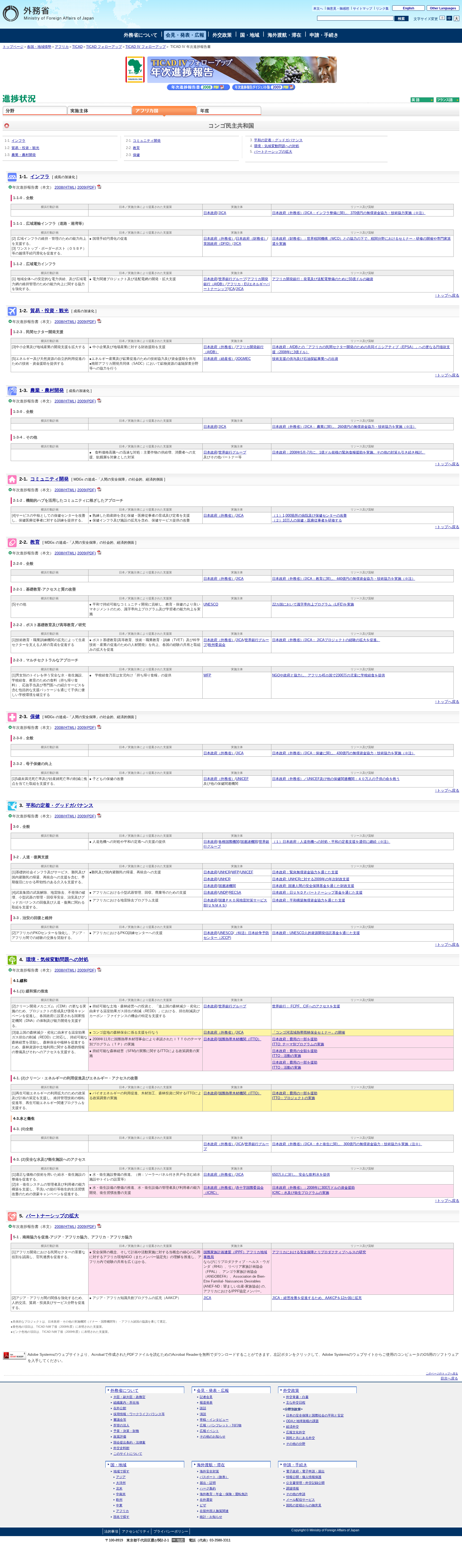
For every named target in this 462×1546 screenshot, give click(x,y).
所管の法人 (121, 1425)
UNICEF (242, 779)
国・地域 (249, 35)
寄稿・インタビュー (214, 1420)
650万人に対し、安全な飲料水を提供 (301, 1174)
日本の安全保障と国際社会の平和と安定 (315, 1415)
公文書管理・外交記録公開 (305, 1483)
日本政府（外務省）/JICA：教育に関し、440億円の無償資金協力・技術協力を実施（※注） (343, 579)
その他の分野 (295, 1444)
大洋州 (121, 1483)
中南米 (121, 1494)
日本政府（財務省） (251, 239)
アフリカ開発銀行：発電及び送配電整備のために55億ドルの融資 (322, 279)
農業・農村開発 (23, 155)
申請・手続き (324, 35)
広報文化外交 (295, 1432)
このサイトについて (127, 1454)
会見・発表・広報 (185, 35)
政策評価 (119, 1436)
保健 (136, 155)
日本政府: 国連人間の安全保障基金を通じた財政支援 (313, 886)
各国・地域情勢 (39, 47)
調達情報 (292, 1488)
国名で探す (121, 1517)
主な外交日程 (295, 1402)
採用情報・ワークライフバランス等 (139, 1414)
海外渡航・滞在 (284, 35)
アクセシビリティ (136, 1531)
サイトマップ (362, 8)
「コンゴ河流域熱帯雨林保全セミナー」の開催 (308, 1032)
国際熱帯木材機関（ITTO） (239, 1039)
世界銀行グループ (232, 279)
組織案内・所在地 (126, 1402)
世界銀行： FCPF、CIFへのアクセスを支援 (306, 1006)
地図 (180, 1540)
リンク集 (382, 8)
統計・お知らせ (211, 1517)
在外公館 (119, 1408)
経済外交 (292, 1427)
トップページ (13, 47)
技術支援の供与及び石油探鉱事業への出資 (305, 359)
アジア (121, 1477)
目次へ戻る (449, 1378)
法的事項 (111, 1531)
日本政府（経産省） (219, 359)
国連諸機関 (249, 842)
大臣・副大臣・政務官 (129, 1397)
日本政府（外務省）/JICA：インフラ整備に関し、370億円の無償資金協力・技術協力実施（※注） (349, 213)
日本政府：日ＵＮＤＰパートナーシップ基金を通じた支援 (317, 892)
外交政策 (222, 35)
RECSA (235, 892)
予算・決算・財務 (126, 1431)
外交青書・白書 (297, 1397)
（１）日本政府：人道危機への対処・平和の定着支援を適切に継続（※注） (331, 842)
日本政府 (210, 213)
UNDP (223, 892)
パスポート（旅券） (214, 1477)
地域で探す (121, 1471)
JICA (222, 213)
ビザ (203, 1505)
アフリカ (62, 47)
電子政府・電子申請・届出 (305, 1471)
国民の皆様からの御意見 (303, 1505)
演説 (203, 1414)
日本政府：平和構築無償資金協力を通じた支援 (308, 900)
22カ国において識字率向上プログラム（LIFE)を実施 (313, 604)
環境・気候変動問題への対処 (276, 146)
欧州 (119, 1500)
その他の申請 (295, 1494)
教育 (136, 148)
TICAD (77, 47)
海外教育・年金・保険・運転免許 (224, 1494)
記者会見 (206, 1397)
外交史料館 (121, 1448)
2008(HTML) (65, 187)
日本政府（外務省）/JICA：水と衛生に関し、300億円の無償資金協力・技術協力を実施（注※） (347, 1144)
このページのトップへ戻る (442, 1373)
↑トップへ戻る (447, 295)
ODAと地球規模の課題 (302, 1421)
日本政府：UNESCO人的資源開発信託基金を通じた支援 (316, 933)
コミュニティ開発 (147, 141)
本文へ (318, 8)
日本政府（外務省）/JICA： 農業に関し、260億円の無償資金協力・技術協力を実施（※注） (344, 427)
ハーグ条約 (208, 1488)
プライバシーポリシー (170, 1531)
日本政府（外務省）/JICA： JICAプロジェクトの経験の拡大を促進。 (326, 640)
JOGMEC (243, 359)
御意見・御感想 (338, 8)
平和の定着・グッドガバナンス (278, 140)
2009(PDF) (86, 187)
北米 (119, 1488)
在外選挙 (206, 1500)
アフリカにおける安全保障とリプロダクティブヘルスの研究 (319, 1252)
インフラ (18, 141)
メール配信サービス (300, 1500)
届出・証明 (208, 1483)
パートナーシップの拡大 (273, 152)
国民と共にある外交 (300, 1438)
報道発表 (206, 1402)
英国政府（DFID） (217, 244)
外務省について (140, 35)
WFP (207, 675)
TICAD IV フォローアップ (145, 47)
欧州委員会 (216, 645)
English (408, 8)
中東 (119, 1505)
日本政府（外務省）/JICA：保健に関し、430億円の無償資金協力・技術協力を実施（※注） (343, 753)
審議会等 (119, 1420)
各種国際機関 (228, 842)
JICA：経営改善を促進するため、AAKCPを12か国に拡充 (317, 1298)
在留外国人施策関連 (214, 1511)
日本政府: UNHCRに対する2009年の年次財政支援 (310, 879)
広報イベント (209, 1431)
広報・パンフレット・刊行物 (220, 1425)
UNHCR (224, 872)
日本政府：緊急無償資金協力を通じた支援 (305, 872)
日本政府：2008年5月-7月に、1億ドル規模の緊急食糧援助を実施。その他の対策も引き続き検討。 (348, 452)
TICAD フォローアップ (104, 47)
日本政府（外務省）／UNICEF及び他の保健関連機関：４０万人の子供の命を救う (336, 779)
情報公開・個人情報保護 (303, 1477)
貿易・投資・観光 (25, 148)
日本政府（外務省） (219, 239)
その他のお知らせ (212, 1436)
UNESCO (210, 604)
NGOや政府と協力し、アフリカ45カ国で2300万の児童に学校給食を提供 (328, 675)
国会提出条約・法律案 (129, 1442)
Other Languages (443, 8)
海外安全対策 (209, 1471)
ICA (232, 289)
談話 (203, 1408)
